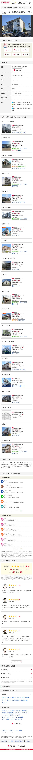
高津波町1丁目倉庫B (7, 712)
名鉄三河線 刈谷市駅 (18, 104)
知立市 (17, 50)
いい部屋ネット (4, 730)
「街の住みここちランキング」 (18, 576)
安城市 (9, 700)
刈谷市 (8, 50)
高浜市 (4, 700)
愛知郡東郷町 (24, 700)
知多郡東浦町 (25, 697)
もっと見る (16, 661)
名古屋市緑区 (15, 700)
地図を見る (18, 70)
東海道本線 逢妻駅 (18, 102)
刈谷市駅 (17, 54)
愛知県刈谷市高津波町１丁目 (19, 67)
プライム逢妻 (5, 719)
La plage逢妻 (19, 717)
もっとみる (16, 510)
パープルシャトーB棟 (8, 710)
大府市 (19, 697)
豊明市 (25, 50)
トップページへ (17, 723)
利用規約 (11, 741)
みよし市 (4, 702)
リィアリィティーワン (8, 717)
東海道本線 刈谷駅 (18, 108)
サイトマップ (4, 741)
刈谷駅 (26, 54)
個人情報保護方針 (19, 741)
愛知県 (4, 694)
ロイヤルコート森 (7, 715)
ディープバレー (17, 715)
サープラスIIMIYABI (16, 719)
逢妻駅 (8, 54)
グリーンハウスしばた (21, 710)
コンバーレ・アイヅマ (21, 712)
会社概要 (27, 741)
